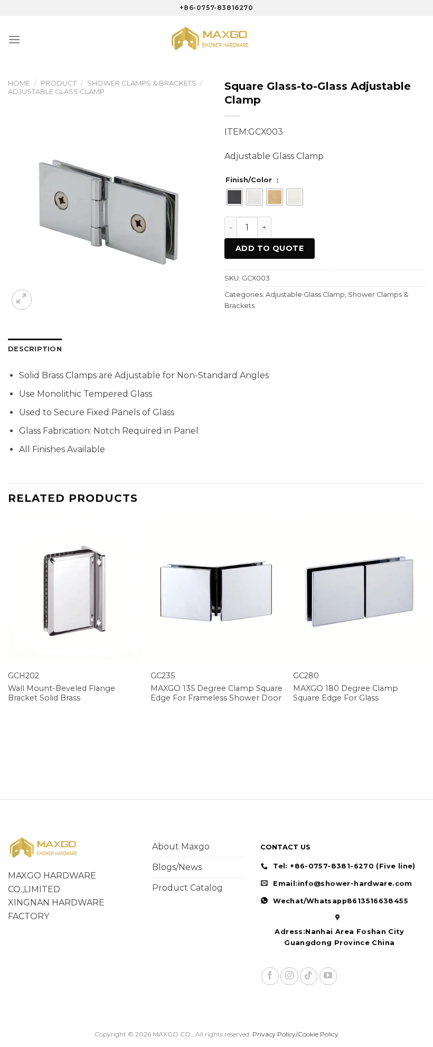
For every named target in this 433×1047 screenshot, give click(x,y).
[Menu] (14, 39)
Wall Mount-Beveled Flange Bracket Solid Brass (61, 693)
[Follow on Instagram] (289, 976)
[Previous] (8, 626)
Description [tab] (35, 349)
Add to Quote (270, 248)
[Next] (424, 626)
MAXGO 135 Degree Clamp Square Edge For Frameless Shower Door (216, 693)
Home (19, 83)
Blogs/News (177, 867)
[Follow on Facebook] (270, 976)
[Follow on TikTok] (308, 976)
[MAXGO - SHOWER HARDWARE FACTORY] (216, 39)
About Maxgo (181, 847)
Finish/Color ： (253, 180)
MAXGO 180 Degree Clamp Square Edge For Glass (345, 693)
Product (59, 83)
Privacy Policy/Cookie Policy (295, 1034)
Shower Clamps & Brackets (141, 83)
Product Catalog (187, 888)
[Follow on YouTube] (328, 976)
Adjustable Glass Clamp (56, 91)
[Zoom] (22, 299)
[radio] (234, 197)
